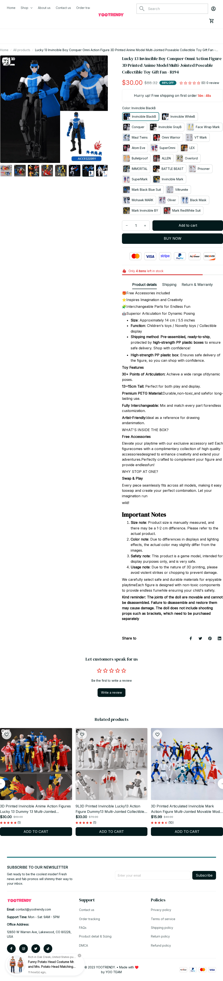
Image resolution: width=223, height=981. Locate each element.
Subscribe (204, 875)
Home (4, 50)
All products (21, 50)
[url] (33, 909)
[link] (16, 965)
